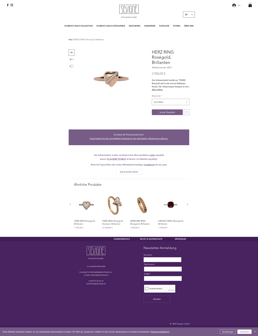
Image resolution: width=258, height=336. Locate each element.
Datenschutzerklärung (160, 331)
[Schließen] (254, 332)
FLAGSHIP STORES (116, 158)
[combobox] (170, 102)
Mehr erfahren (157, 89)
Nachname (149, 264)
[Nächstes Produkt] (187, 204)
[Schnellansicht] (87, 204)
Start (70, 39)
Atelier (152, 155)
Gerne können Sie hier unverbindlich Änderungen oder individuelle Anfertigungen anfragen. (129, 138)
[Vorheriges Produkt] (70, 204)
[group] (129, 212)
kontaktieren (149, 164)
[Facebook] (7, 5)
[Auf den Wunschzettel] (186, 112)
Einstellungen (228, 331)
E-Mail (146, 274)
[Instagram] (11, 5)
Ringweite (157, 95)
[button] (250, 5)
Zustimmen (244, 331)
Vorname (148, 255)
